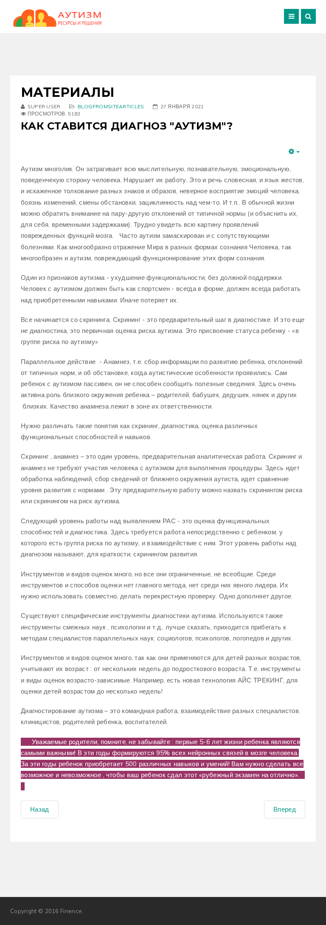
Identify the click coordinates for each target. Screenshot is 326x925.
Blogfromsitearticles (111, 106)
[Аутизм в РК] (57, 18)
